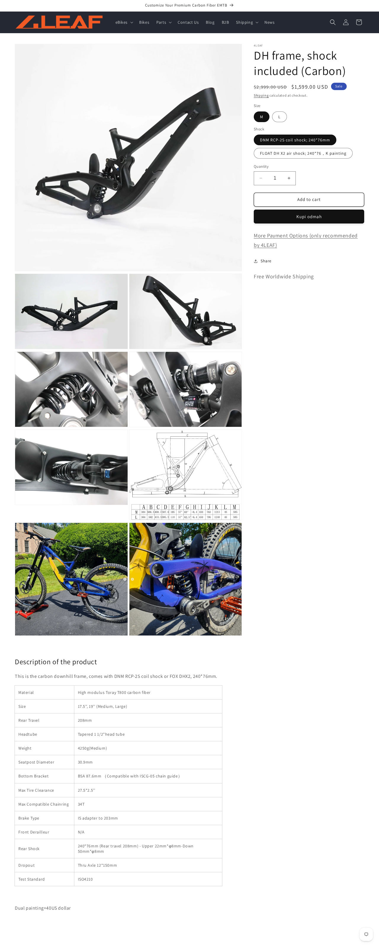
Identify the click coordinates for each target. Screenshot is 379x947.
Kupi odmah (309, 216)
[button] (124, 22)
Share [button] (266, 261)
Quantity (261, 166)
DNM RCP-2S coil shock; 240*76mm (295, 140)
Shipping (261, 95)
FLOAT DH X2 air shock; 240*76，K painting (303, 153)
